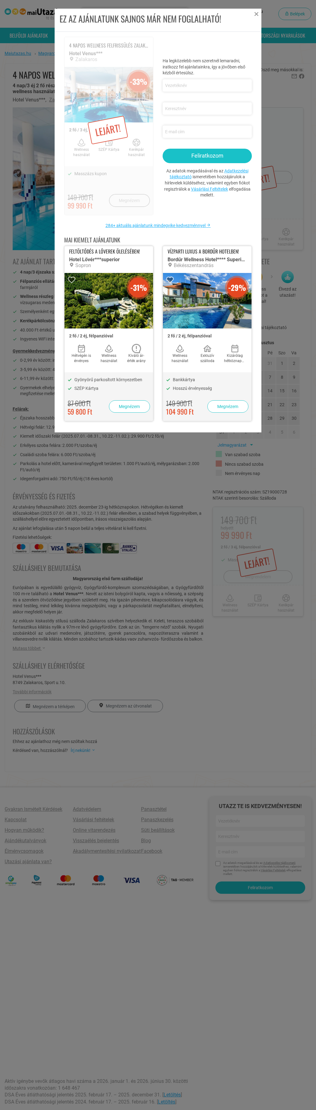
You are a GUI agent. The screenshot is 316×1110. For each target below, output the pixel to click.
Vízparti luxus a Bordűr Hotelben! (203, 251)
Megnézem (129, 406)
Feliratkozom (207, 155)
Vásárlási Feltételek (209, 189)
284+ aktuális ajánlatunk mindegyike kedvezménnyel (156, 225)
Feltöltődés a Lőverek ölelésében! (104, 251)
